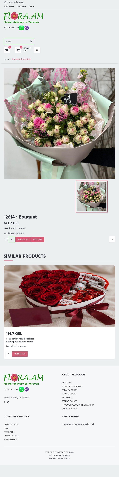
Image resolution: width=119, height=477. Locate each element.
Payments (67, 397)
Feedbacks (9, 432)
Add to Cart (23, 239)
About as (66, 383)
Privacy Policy (69, 390)
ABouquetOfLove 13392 (19, 342)
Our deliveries (11, 436)
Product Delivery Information (78, 405)
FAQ (6, 428)
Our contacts (11, 425)
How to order (11, 439)
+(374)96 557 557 (11, 27)
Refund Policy (69, 394)
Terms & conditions (72, 386)
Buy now (38, 239)
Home (6, 59)
